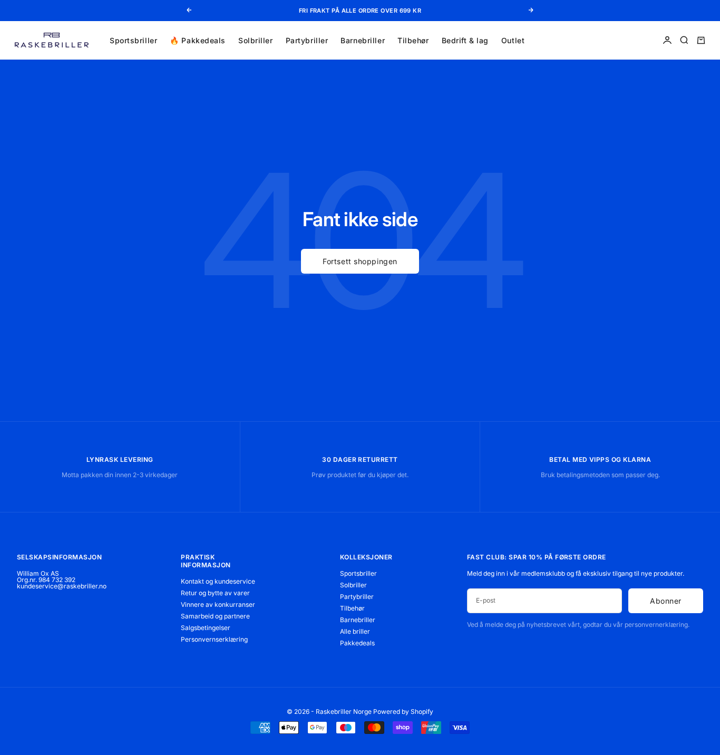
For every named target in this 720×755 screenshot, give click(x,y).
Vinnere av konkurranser (218, 604)
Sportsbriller (133, 39)
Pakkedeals (357, 643)
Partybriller (307, 39)
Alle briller (355, 631)
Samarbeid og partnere (215, 616)
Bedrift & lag (465, 39)
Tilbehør (413, 39)
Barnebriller (362, 39)
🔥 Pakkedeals (198, 39)
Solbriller (255, 39)
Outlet (512, 39)
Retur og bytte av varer (215, 593)
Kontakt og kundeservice (218, 581)
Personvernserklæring (214, 639)
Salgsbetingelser (205, 628)
